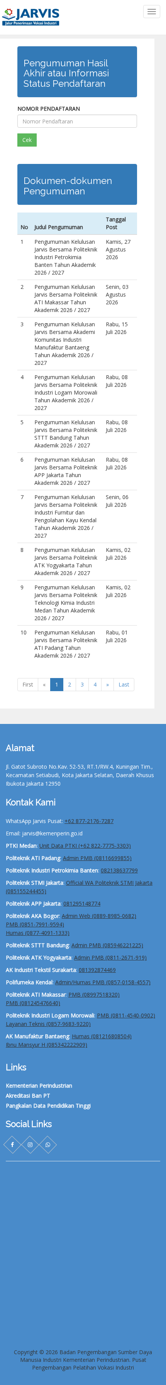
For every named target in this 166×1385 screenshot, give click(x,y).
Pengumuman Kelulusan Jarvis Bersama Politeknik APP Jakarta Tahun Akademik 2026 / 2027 (65, 471)
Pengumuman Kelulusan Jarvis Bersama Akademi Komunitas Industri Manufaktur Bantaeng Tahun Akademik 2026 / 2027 (64, 343)
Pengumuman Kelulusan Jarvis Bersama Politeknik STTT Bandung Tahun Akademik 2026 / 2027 (65, 433)
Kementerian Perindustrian (39, 1085)
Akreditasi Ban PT (28, 1095)
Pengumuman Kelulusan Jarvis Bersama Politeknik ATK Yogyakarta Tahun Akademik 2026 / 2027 (65, 561)
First (27, 684)
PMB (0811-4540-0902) (126, 1015)
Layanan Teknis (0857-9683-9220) (48, 1023)
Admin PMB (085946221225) (107, 945)
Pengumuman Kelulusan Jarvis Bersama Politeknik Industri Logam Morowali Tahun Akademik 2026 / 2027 (65, 392)
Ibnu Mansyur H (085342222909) (46, 1044)
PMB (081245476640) (33, 1003)
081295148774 (81, 903)
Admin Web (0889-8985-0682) (99, 915)
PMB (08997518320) (94, 994)
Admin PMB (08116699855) (97, 858)
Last (124, 684)
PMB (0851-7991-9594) (35, 924)
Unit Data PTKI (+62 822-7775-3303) (85, 845)
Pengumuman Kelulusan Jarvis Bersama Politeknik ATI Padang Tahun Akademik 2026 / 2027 (65, 644)
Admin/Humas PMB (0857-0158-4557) (103, 982)
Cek (27, 139)
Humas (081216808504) (102, 1036)
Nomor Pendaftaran (48, 108)
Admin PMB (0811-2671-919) (110, 957)
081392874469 (97, 969)
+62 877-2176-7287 (88, 821)
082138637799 (119, 870)
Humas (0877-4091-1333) (37, 932)
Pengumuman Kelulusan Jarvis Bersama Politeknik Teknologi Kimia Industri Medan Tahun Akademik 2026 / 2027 (65, 603)
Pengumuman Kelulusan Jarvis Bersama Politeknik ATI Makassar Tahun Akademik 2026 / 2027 (65, 298)
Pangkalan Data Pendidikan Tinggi (48, 1105)
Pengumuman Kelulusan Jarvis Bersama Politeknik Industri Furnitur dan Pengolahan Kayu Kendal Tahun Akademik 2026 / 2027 (65, 516)
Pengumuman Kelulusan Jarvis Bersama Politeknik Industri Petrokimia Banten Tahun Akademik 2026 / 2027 (65, 257)
